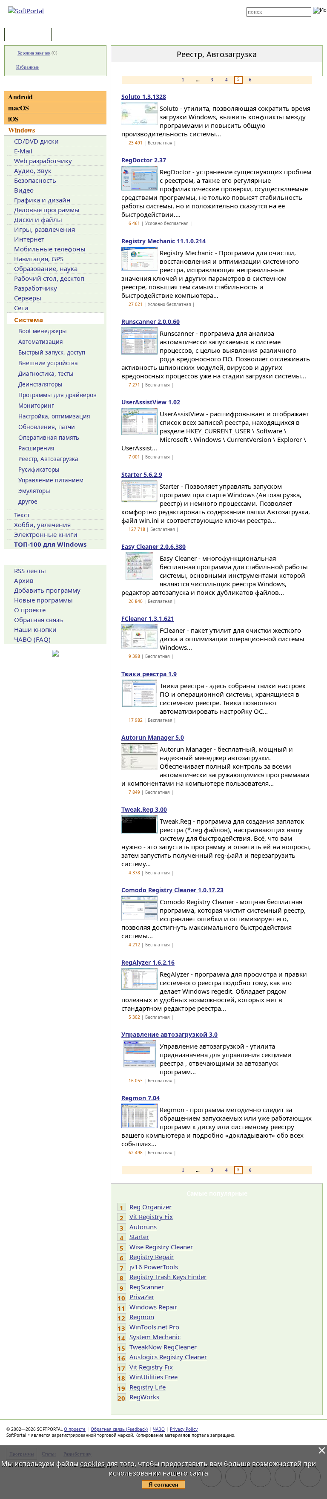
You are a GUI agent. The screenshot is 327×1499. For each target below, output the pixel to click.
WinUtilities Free (153, 1376)
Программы (29, 35)
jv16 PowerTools (153, 1267)
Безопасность (35, 180)
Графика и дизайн (42, 200)
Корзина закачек (33, 52)
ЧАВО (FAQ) (32, 639)
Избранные (27, 66)
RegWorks (144, 1396)
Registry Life (147, 1387)
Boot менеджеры (42, 331)
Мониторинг (36, 405)
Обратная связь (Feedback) (119, 1429)
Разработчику (35, 288)
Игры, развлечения (44, 229)
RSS (150, 22)
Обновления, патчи (46, 427)
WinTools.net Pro (154, 1327)
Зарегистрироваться (168, 9)
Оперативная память (48, 437)
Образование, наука (45, 268)
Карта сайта (160, 15)
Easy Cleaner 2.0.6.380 (153, 546)
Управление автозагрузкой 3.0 (169, 1034)
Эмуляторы (34, 491)
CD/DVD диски (36, 141)
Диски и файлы (38, 219)
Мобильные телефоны (50, 249)
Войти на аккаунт (164, 3)
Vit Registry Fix (151, 1216)
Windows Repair (153, 1307)
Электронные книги (45, 534)
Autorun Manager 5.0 (152, 737)
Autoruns (143, 1226)
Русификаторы (39, 469)
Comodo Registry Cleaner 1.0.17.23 (172, 890)
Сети (21, 307)
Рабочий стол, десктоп (49, 278)
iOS (13, 119)
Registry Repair (151, 1256)
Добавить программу (47, 590)
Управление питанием (50, 480)
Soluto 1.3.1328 (143, 96)
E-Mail (23, 151)
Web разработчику (43, 160)
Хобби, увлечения (42, 524)
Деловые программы (47, 209)
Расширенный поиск (270, 19)
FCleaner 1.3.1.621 (147, 618)
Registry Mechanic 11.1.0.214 (163, 241)
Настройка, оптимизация (54, 416)
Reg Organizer (150, 1206)
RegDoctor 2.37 (143, 160)
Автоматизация (40, 342)
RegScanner (146, 1287)
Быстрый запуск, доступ (51, 352)
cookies (92, 1463)
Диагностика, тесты (46, 374)
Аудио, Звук (33, 170)
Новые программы (43, 600)
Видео (24, 190)
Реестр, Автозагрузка (48, 459)
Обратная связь (38, 619)
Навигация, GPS (38, 258)
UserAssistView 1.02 (150, 402)
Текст (22, 514)
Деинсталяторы (40, 384)
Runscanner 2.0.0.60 (150, 321)
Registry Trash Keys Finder (168, 1276)
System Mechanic (155, 1336)
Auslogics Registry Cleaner (168, 1356)
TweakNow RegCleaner (163, 1347)
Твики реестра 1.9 (149, 674)
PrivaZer (141, 1296)
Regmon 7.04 (140, 1098)
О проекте (30, 609)
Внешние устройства (48, 363)
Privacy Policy (184, 1429)
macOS (18, 107)
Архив (24, 580)
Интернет (29, 239)
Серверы (27, 298)
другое (27, 501)
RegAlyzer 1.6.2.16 (148, 962)
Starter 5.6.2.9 (141, 474)
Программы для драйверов (57, 395)
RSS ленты (30, 570)
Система (28, 319)
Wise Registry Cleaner (161, 1246)
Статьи (72, 35)
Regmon (141, 1316)
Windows (21, 130)
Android (20, 96)
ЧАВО (159, 1429)
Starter (139, 1236)
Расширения (36, 448)
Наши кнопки (35, 629)
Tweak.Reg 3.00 (144, 809)
